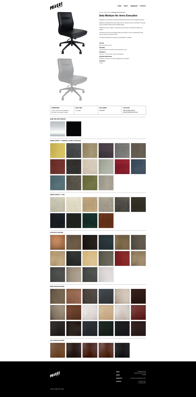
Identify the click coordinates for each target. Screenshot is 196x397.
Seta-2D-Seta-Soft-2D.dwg (130, 112)
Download (102, 110)
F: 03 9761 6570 (142, 383)
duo (63, 389)
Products (133, 5)
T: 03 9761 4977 (142, 381)
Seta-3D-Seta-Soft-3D (129, 110)
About (126, 5)
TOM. (56, 389)
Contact (143, 5)
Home (119, 5)
